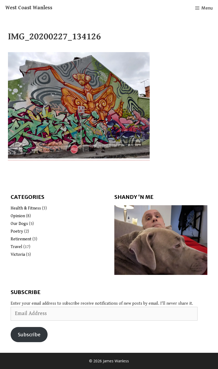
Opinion (18, 216)
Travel (16, 246)
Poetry (17, 231)
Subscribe (29, 335)
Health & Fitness (26, 208)
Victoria (18, 254)
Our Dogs (19, 223)
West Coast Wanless (28, 8)
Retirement (21, 239)
